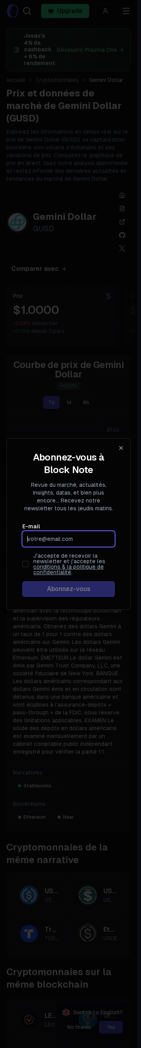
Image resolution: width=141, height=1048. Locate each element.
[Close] (121, 448)
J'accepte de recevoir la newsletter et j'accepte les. (69, 564)
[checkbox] (25, 564)
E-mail (31, 526)
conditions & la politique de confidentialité (68, 569)
